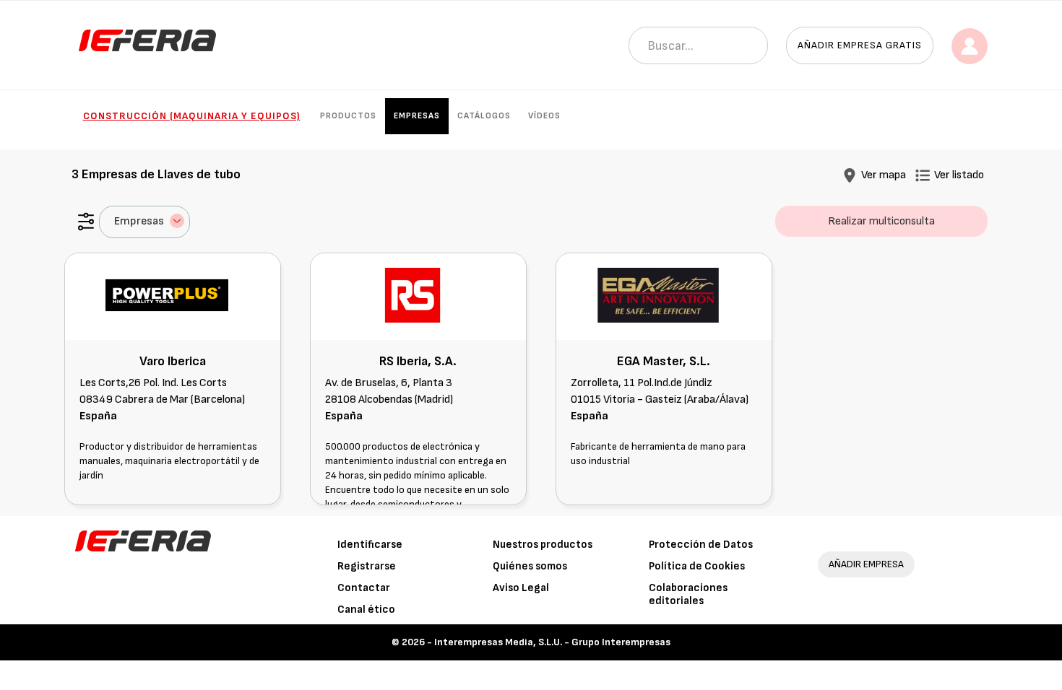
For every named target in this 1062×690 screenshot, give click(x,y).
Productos (348, 115)
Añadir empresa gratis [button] (860, 45)
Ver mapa (883, 175)
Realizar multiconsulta (881, 221)
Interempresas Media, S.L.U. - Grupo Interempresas (552, 642)
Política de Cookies (697, 566)
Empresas (417, 115)
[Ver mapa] (849, 175)
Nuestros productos (542, 544)
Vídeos (544, 115)
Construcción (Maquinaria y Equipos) (192, 116)
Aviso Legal (521, 588)
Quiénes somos (530, 566)
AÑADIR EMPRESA (866, 564)
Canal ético (366, 609)
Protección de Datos (701, 544)
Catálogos (484, 115)
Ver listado (959, 175)
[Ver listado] (922, 175)
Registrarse (366, 566)
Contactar (363, 588)
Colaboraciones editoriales (688, 594)
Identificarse (369, 544)
